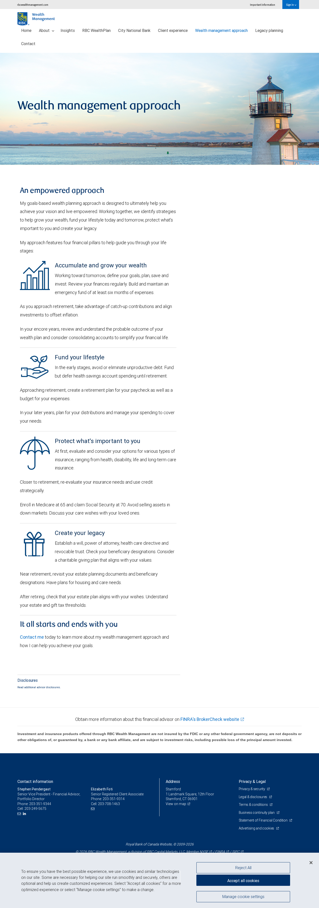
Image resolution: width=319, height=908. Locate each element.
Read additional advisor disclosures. (39, 687)
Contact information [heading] (35, 781)
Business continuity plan (257, 812)
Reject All (243, 867)
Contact (28, 43)
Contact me (32, 637)
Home (26, 30)
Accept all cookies (243, 880)
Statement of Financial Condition (263, 820)
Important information (262, 4)
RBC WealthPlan (96, 30)
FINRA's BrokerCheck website (209, 719)
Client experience (173, 30)
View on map (176, 804)
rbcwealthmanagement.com (32, 4)
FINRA (220, 851)
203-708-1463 (109, 804)
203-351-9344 (40, 804)
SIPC (235, 851)
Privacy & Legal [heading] (252, 781)
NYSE (204, 851)
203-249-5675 (35, 808)
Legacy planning (269, 30)
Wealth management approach (221, 30)
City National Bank (134, 30)
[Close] (311, 862)
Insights (68, 30)
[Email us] (19, 813)
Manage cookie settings (243, 896)
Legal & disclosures (253, 797)
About (45, 30)
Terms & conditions (254, 804)
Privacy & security (252, 789)
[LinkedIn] (25, 813)
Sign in (290, 4)
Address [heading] (173, 781)
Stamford (173, 789)
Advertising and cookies (257, 828)
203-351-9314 (114, 799)
